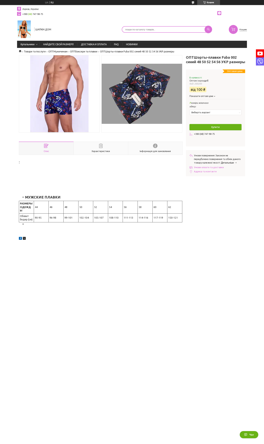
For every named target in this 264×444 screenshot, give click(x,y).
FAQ (116, 44)
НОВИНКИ (132, 44)
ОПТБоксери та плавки (83, 51)
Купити (215, 127)
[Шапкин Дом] (24, 29)
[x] (24, 238)
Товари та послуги (35, 51)
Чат (251, 434)
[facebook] (20, 238)
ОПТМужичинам (58, 51)
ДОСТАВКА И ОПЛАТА (94, 44)
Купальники (27, 44)
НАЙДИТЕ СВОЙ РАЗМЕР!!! (58, 44)
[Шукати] (208, 29)
